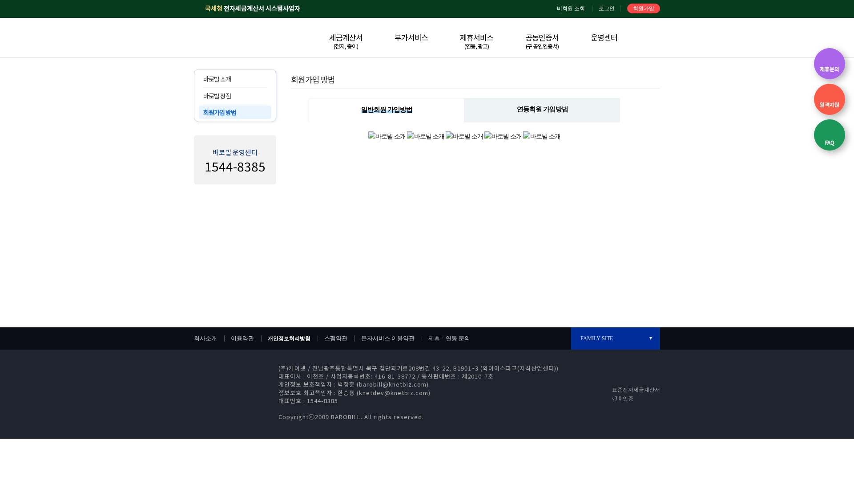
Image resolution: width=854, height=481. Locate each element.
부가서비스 (411, 37)
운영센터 (604, 37)
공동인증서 (542, 41)
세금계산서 (346, 41)
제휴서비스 (476, 41)
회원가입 (643, 8)
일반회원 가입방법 (386, 109)
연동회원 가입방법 (542, 109)
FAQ (829, 142)
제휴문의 (829, 69)
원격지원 (829, 104)
